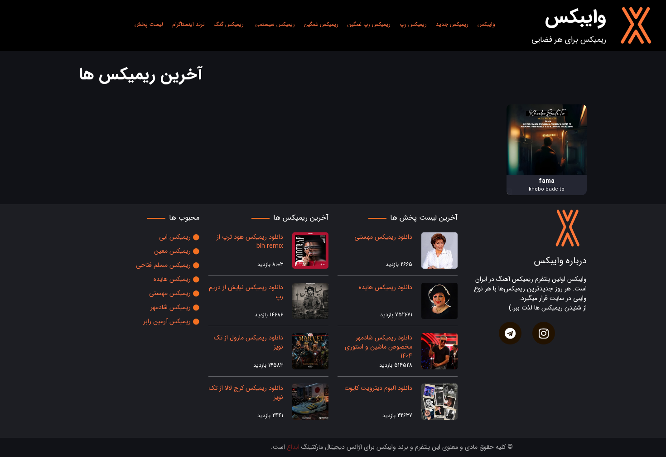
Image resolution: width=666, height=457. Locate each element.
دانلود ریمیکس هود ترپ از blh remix (250, 241)
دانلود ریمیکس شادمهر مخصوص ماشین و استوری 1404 (378, 347)
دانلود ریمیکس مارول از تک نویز (248, 342)
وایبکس (486, 24)
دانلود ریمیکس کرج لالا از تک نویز (246, 392)
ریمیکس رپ (413, 24)
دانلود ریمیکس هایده (385, 287)
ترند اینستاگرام (188, 24)
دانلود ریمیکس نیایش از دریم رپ (246, 291)
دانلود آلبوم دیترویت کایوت (377, 388)
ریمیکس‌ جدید (452, 24)
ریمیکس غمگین (321, 24)
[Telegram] (510, 333)
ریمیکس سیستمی (275, 24)
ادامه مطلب (572, 109)
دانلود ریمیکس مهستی (383, 237)
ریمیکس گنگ (229, 24)
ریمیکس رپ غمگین (369, 24)
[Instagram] (543, 333)
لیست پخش (149, 24)
